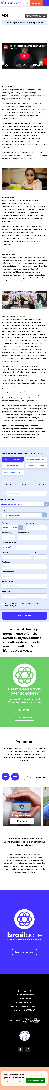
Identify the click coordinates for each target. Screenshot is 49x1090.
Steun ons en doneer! (24, 952)
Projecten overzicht (36, 777)
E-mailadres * (8, 581)
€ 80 (25, 484)
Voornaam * (31, 523)
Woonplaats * (8, 571)
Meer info (22, 821)
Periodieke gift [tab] (13, 466)
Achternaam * (24, 533)
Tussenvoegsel (8, 533)
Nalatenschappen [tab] (36, 466)
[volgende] (15, 777)
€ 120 (42, 484)
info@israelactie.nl (24, 1002)
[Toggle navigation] (46, 3)
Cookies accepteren (35, 1081)
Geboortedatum (9, 542)
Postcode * (6, 562)
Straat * (5, 552)
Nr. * (36, 552)
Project (5, 510)
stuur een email (24, 717)
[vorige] (6, 777)
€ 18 (8, 484)
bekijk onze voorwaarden (13, 1082)
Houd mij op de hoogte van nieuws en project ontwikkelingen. (22, 604)
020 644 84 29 (24, 710)
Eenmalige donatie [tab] (12, 459)
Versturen (24, 615)
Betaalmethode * (7, 499)
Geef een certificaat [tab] (12, 472)
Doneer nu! (36, 3)
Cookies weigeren (35, 1075)
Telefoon (6, 591)
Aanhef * (6, 523)
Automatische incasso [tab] (36, 459)
